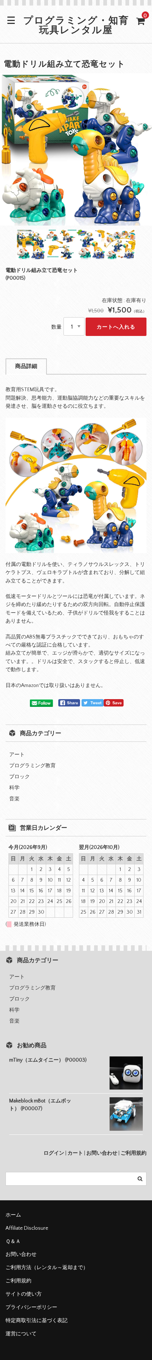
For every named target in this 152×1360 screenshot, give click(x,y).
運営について (21, 1334)
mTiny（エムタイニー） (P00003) (48, 1060)
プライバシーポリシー (31, 1307)
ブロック (19, 777)
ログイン (54, 1153)
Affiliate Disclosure (27, 1228)
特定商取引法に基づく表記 (37, 1321)
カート (75, 1153)
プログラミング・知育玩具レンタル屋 (76, 26)
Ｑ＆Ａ (13, 1241)
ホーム (13, 1215)
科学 (14, 788)
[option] (76, 149)
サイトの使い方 (24, 1294)
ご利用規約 (133, 1153)
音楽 (14, 799)
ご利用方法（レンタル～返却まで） (47, 1268)
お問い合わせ (101, 1153)
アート (17, 755)
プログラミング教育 (32, 766)
